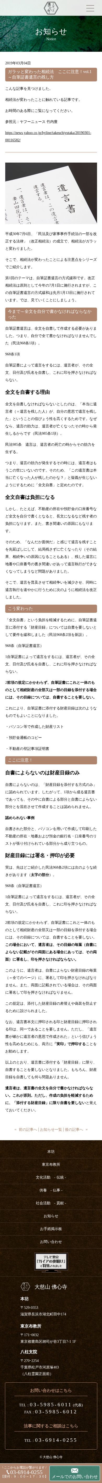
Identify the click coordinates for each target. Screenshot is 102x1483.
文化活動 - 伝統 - (51, 1177)
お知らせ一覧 (51, 1130)
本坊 (51, 1152)
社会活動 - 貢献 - (51, 1203)
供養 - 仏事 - (51, 1190)
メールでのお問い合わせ (75, 1476)
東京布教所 (51, 1164)
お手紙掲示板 (51, 1229)
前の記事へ (28, 1130)
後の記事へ (74, 1130)
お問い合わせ (51, 1242)
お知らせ (51, 1216)
